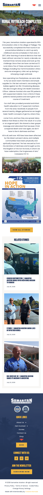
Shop (21, 436)
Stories (21, 429)
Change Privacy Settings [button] (21, 488)
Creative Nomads (31, 492)
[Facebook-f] (16, 458)
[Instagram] (21, 458)
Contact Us (21, 433)
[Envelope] (27, 458)
